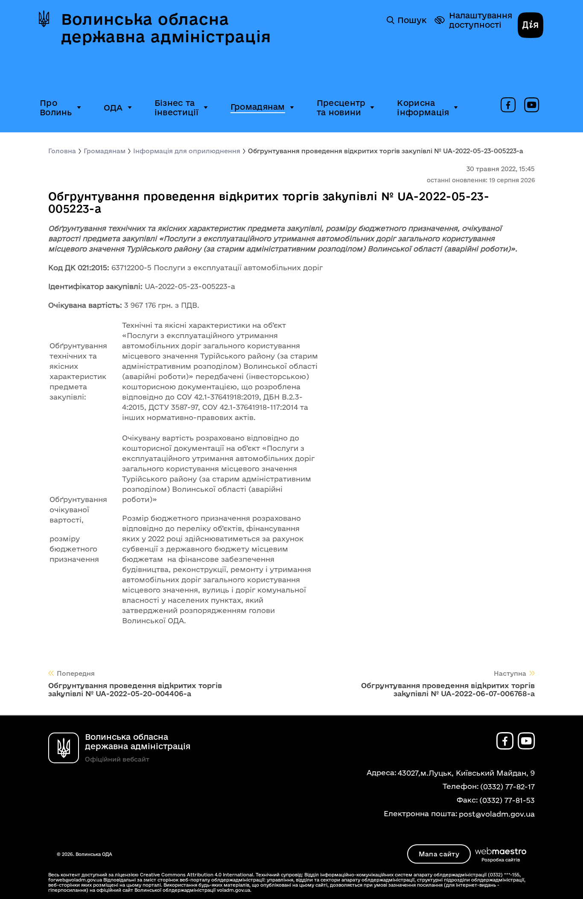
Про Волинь (56, 107)
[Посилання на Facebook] (508, 105)
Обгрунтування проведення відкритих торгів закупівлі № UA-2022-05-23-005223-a (385, 151)
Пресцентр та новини (341, 107)
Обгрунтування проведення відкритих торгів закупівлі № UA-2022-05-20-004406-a (135, 689)
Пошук (411, 20)
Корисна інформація (423, 107)
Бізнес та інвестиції (176, 107)
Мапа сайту (439, 854)
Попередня (76, 673)
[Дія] (530, 26)
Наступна (510, 673)
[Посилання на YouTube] (531, 105)
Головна (62, 151)
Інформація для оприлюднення (186, 151)
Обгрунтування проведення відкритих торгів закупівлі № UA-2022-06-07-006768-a (448, 689)
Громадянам (257, 106)
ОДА (113, 107)
